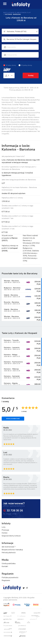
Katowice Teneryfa (11, 340)
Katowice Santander (12, 376)
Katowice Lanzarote (11, 348)
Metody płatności (9, 552)
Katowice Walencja (11, 369)
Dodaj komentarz (13, 418)
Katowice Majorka (11, 383)
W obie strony (11, 65)
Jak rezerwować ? (8, 547)
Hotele (4, 533)
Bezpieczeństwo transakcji (12, 549)
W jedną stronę (26, 65)
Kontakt (5, 566)
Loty (3, 527)
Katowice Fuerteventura (13, 362)
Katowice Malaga (10, 355)
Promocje (5, 530)
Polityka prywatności (10, 577)
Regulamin (6, 580)
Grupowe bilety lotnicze (11, 536)
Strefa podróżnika (8, 563)
